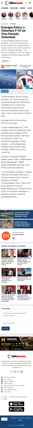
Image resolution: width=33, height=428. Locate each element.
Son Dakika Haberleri (10, 389)
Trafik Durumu (8, 383)
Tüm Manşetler (8, 387)
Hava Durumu (8, 379)
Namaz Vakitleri (9, 381)
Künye (5, 397)
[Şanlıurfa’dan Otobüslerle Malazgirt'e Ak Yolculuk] (9, 272)
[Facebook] (11, 371)
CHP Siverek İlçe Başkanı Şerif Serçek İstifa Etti (24, 279)
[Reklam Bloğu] (16, 343)
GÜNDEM (4, 8)
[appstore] (16, 404)
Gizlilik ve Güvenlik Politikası (18, 397)
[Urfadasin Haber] (6, 236)
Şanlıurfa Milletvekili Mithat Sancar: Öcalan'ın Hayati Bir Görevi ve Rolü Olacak (24, 261)
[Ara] (26, 3)
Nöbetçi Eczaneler (9, 377)
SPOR (30, 8)
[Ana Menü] (2, 3)
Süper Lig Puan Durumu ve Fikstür (14, 385)
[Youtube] (21, 371)
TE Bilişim (21, 425)
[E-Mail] (13, 238)
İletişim (5, 399)
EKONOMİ (14, 8)
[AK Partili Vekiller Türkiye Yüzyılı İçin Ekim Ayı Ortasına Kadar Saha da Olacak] (9, 253)
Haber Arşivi (7, 391)
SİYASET (23, 8)
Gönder (5, 328)
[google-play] (16, 409)
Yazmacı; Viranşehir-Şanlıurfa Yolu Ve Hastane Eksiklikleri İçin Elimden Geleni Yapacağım (8, 298)
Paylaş (6, 91)
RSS (5, 419)
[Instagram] (18, 371)
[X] (14, 371)
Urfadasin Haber (18, 234)
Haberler (4, 24)
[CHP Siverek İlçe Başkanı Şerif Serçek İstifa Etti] (24, 272)
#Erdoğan (5, 61)
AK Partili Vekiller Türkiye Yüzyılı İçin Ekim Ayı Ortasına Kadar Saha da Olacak (8, 261)
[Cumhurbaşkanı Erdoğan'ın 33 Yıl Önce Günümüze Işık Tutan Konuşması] (24, 289)
